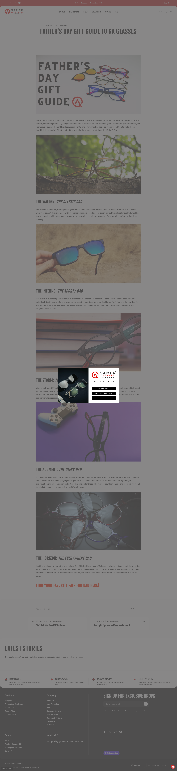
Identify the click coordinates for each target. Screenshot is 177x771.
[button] (173, 767)
